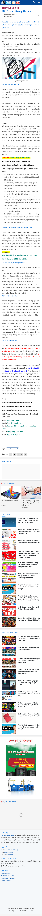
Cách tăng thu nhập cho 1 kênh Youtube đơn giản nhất (28, 608)
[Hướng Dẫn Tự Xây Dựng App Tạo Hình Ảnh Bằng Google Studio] (9, 685)
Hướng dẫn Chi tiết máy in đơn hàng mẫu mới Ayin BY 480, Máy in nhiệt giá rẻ (29, 531)
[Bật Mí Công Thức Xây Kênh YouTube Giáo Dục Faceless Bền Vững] (9, 696)
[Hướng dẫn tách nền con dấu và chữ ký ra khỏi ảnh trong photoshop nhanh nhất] (9, 578)
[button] (34, 2)
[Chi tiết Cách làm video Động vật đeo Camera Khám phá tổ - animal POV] (9, 662)
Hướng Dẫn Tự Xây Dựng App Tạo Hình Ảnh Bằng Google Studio (28, 683)
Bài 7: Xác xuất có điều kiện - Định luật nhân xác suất (20, 410)
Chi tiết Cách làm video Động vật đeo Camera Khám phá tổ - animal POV (29, 660)
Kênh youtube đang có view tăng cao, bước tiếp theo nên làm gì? (29, 715)
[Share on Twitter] (14, 454)
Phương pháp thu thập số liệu (19, 158)
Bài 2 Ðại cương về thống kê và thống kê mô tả (18, 165)
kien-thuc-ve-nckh (11, 8)
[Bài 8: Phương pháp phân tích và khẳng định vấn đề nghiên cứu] (31, 492)
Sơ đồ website (5, 873)
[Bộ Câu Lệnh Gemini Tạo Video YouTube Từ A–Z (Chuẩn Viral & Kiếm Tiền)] (9, 640)
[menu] (39, 2)
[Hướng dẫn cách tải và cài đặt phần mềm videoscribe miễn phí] (9, 545)
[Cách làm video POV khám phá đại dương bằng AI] (9, 652)
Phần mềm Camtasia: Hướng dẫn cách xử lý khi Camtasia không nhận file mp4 (28, 565)
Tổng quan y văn (12, 420)
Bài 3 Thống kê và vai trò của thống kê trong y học (19, 255)
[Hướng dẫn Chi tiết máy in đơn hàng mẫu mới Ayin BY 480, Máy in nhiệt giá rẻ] (9, 533)
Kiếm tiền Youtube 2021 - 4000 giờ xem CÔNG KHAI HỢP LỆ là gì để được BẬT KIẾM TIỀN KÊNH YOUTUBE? (28, 554)
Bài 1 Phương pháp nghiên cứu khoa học (16, 161)
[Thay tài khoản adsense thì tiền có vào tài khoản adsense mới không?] (9, 589)
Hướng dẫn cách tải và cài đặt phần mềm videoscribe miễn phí (29, 541)
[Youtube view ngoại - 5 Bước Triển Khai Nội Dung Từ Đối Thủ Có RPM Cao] (9, 707)
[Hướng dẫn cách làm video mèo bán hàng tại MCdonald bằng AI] (9, 622)
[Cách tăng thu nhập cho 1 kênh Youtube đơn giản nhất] (9, 611)
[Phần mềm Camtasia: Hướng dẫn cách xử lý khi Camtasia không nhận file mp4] (9, 567)
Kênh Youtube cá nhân (8, 876)
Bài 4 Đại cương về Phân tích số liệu (14, 259)
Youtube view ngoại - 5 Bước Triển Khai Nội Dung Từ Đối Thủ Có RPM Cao (29, 705)
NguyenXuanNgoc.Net (7, 835)
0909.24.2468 (8, 852)
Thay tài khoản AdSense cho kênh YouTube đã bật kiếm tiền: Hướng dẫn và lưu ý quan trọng (29, 598)
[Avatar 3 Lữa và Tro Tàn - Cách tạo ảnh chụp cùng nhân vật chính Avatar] (9, 674)
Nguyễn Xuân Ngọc (13, 850)
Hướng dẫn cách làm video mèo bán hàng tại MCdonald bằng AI (29, 619)
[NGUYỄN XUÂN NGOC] (10, 2)
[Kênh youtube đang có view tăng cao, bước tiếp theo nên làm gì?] (9, 718)
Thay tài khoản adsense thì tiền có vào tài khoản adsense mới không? (28, 587)
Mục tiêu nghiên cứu (14, 423)
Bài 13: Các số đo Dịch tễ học (9, 502)
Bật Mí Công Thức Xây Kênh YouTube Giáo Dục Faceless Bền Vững (29, 694)
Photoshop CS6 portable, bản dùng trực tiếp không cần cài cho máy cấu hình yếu (28, 520)
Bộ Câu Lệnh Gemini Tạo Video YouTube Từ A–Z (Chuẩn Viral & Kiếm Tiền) (29, 638)
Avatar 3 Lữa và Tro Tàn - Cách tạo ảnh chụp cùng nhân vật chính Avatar (28, 672)
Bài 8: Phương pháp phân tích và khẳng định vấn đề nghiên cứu (30, 503)
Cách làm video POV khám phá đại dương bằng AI (28, 648)
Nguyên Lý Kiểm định (15, 432)
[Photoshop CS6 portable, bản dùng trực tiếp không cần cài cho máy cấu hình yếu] (9, 522)
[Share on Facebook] (10, 454)
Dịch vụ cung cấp (6, 880)
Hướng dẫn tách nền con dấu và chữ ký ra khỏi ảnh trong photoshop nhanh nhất (29, 576)
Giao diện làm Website (8, 878)
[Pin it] (18, 454)
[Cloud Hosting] (21, 796)
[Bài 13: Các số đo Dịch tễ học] (11, 492)
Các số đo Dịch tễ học (15, 435)
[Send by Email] (25, 454)
